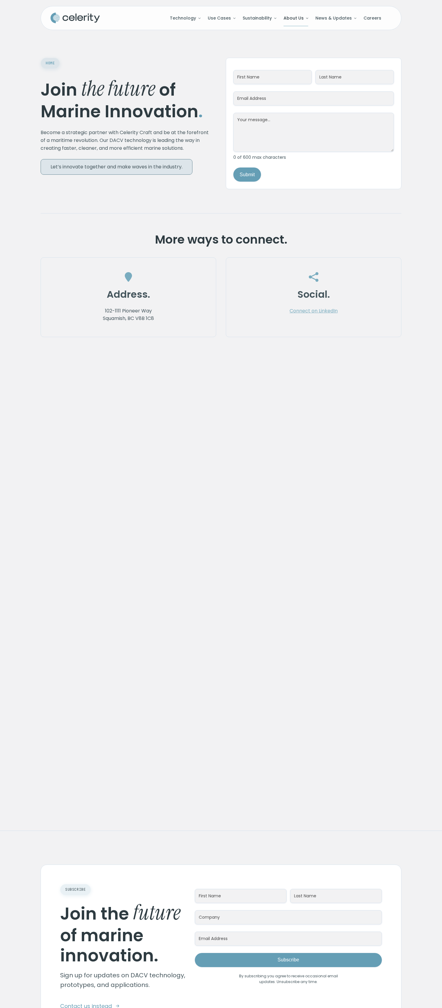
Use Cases (219, 18)
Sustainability (257, 18)
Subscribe (288, 959)
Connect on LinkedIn (314, 310)
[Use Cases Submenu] (233, 18)
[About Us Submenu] (306, 18)
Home (50, 63)
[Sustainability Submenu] (274, 18)
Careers (372, 18)
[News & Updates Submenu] (354, 18)
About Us (294, 18)
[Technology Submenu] (198, 18)
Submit (247, 174)
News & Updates (333, 18)
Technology (183, 18)
